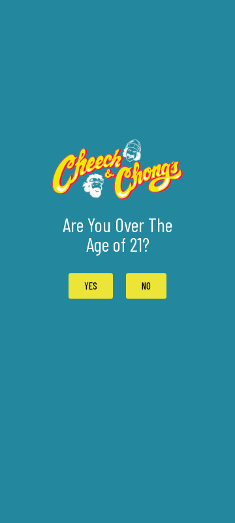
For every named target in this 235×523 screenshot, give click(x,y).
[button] (146, 286)
